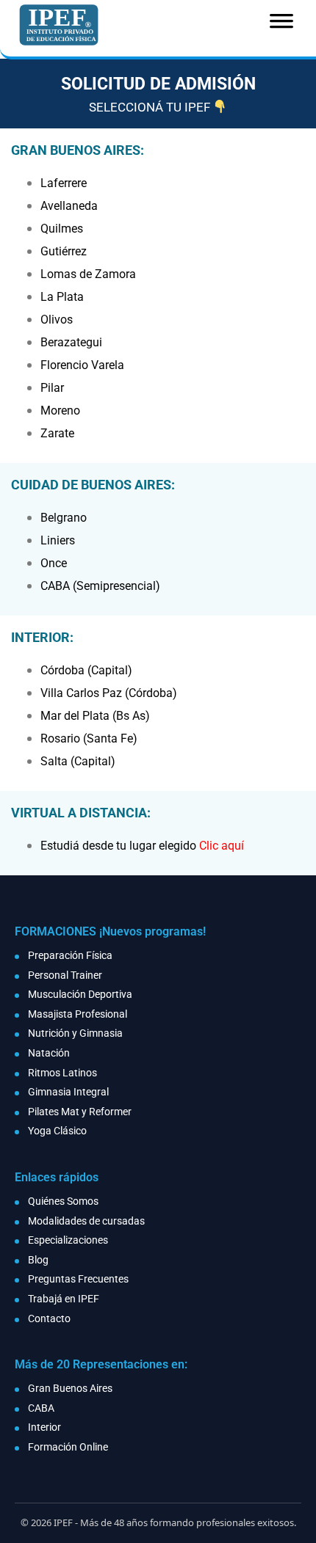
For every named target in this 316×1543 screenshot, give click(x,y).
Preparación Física (70, 955)
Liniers (57, 540)
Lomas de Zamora (88, 274)
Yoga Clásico (57, 1131)
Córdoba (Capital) (86, 670)
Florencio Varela (82, 365)
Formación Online (68, 1447)
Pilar (52, 388)
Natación (49, 1053)
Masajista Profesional (77, 1014)
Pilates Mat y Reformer (80, 1111)
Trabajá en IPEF (63, 1299)
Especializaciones (68, 1240)
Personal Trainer (65, 975)
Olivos (56, 320)
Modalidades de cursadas (86, 1221)
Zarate (57, 433)
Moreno (60, 410)
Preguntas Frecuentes (78, 1279)
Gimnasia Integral (68, 1092)
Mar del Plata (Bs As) (95, 716)
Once (53, 563)
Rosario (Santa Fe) (88, 738)
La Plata (62, 297)
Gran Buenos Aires (70, 1388)
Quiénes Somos (63, 1201)
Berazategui (71, 342)
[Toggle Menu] (281, 25)
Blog (38, 1260)
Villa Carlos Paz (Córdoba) (108, 693)
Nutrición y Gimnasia (75, 1033)
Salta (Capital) (77, 761)
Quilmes (61, 229)
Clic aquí (221, 846)
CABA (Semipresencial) (100, 586)
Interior (44, 1427)
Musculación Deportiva (80, 994)
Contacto (49, 1318)
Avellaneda (69, 206)
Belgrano (63, 518)
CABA (41, 1408)
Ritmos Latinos (62, 1073)
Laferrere (63, 183)
